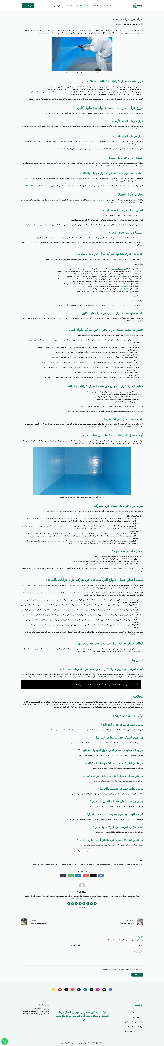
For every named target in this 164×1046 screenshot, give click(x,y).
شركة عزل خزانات (98, 200)
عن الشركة (56, 5)
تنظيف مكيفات (123, 286)
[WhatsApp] (71, 875)
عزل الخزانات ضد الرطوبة (70, 864)
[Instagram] (98, 989)
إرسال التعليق (137, 974)
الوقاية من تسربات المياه (134, 864)
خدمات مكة (68, 5)
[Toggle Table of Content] (87, 851)
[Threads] (91, 989)
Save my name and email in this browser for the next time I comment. (121, 969)
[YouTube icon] (72, 903)
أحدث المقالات (97, 5)
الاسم (140, 945)
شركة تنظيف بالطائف (136, 1012)
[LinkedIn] (78, 875)
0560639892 (29, 185)
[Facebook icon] (95, 903)
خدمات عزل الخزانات (87, 864)
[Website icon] (87, 903)
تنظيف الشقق (120, 284)
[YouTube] (60, 989)
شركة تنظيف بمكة (137, 301)
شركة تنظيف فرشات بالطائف (133, 1031)
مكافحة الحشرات (137, 296)
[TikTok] (66, 989)
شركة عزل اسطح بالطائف (95, 426)
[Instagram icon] (80, 903)
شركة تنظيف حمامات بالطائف (133, 1027)
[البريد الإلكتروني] (63, 875)
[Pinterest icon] (76, 903)
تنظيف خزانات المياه (119, 269)
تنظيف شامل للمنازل (123, 276)
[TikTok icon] (68, 903)
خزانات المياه (55, 30)
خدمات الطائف (83, 5)
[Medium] (79, 989)
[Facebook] (101, 875)
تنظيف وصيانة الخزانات (104, 864)
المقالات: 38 (82, 907)
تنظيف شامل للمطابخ (122, 291)
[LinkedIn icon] (91, 903)
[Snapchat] (53, 989)
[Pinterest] (86, 875)
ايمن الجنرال (65, 1043)
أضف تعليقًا (138, 952)
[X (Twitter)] (93, 875)
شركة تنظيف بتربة (137, 1017)
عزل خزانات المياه (37, 864)
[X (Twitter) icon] (83, 903)
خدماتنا (109, 5)
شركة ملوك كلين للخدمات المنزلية (113, 202)
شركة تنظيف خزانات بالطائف (134, 1022)
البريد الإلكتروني (75, 945)
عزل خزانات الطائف (52, 864)
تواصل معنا (28, 5)
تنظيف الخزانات (119, 864)
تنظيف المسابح (124, 289)
